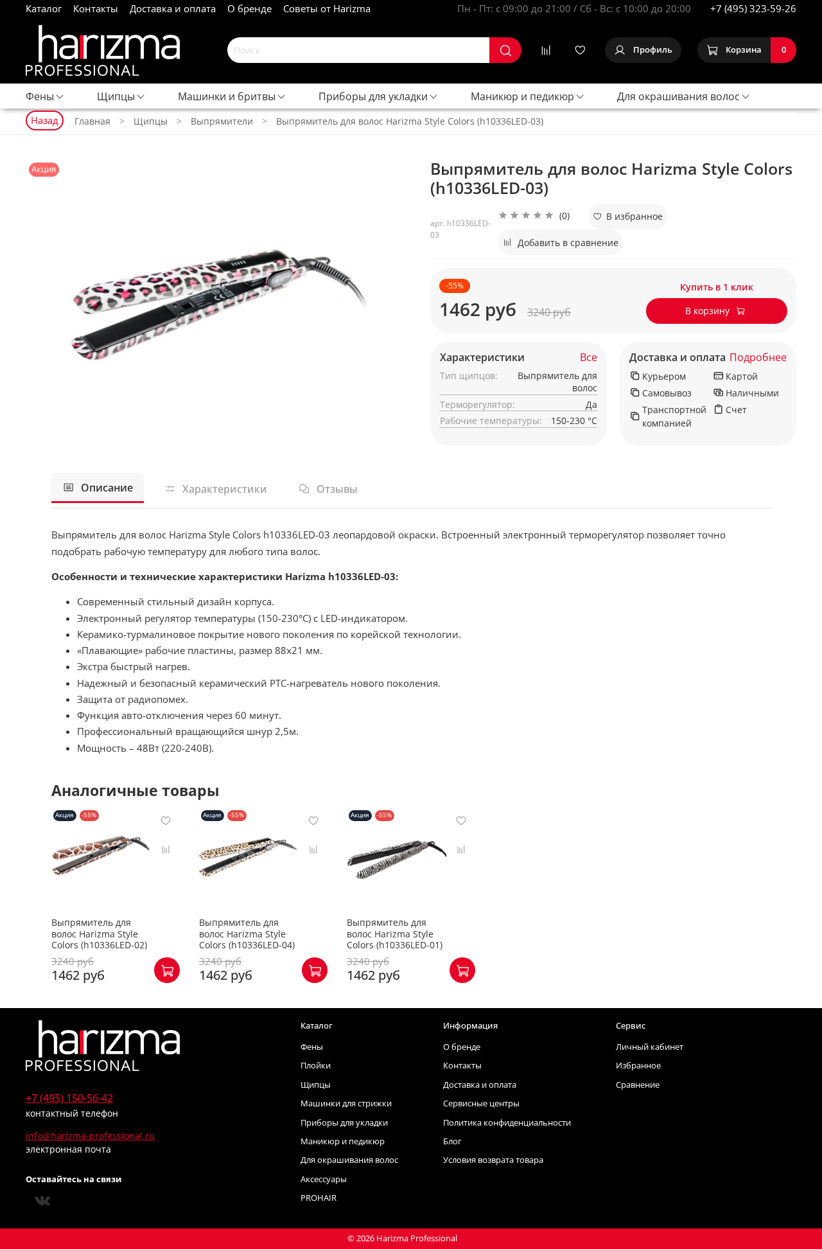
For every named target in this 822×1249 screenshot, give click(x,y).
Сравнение (638, 1084)
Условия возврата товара (493, 1160)
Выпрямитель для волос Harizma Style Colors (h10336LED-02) (99, 933)
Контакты (95, 8)
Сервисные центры (481, 1103)
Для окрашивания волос (678, 96)
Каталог (44, 8)
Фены (40, 96)
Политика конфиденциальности (507, 1122)
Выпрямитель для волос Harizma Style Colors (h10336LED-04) (247, 933)
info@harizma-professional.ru (90, 1135)
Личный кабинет (649, 1046)
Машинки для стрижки (346, 1103)
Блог (452, 1141)
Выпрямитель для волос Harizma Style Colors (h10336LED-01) (394, 933)
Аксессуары (324, 1179)
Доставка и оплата (173, 8)
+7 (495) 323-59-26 (753, 8)
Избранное (638, 1065)
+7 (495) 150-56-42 (69, 1098)
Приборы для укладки (373, 96)
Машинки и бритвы (226, 96)
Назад (44, 120)
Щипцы (116, 96)
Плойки (316, 1065)
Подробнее (758, 357)
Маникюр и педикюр (522, 96)
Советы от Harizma (327, 8)
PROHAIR (319, 1197)
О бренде (249, 8)
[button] (534, 216)
